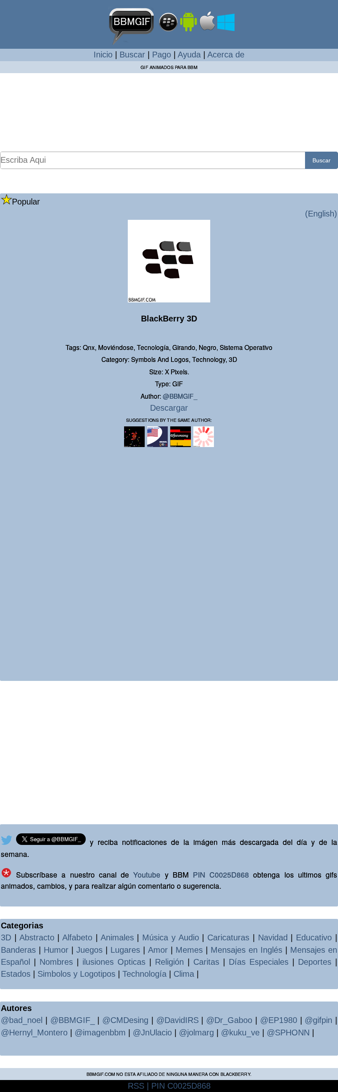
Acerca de (225, 54)
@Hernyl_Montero (34, 1032)
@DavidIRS (177, 1020)
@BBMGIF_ (180, 395)
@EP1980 (278, 1020)
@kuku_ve (240, 1032)
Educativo (314, 937)
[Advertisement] (169, 112)
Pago (161, 54)
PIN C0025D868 (221, 874)
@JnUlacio (152, 1032)
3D (6, 937)
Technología (144, 973)
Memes (189, 949)
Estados (16, 973)
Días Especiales (259, 961)
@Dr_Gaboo (229, 1020)
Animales (117, 937)
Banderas (18, 949)
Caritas (206, 961)
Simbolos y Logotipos (76, 973)
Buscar (132, 54)
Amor (158, 949)
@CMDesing (125, 1020)
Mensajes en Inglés (246, 949)
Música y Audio (170, 937)
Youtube (146, 874)
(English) (321, 213)
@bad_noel (21, 1020)
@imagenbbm (100, 1032)
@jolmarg (196, 1032)
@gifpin (318, 1020)
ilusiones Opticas (114, 961)
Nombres (56, 961)
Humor (56, 949)
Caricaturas (228, 937)
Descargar (169, 407)
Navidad (273, 937)
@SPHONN (288, 1032)
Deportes (314, 961)
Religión (169, 961)
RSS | (138, 1085)
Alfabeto (77, 937)
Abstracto (36, 937)
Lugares (125, 949)
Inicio (103, 54)
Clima (184, 973)
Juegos (89, 949)
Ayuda (189, 54)
